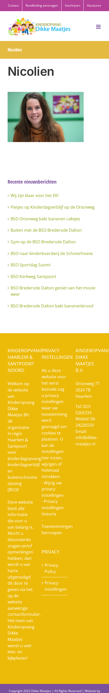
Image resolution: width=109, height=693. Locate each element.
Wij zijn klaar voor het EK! (35, 195)
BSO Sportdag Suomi (30, 265)
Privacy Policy (51, 568)
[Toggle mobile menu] (98, 26)
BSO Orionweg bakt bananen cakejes (45, 219)
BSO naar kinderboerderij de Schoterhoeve (52, 253)
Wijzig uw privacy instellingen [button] (53, 489)
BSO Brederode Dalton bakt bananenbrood (52, 306)
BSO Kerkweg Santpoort (33, 276)
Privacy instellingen (55, 586)
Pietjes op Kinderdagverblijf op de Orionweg (53, 207)
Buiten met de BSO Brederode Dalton (46, 230)
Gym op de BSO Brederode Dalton (43, 242)
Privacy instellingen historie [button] (53, 508)
